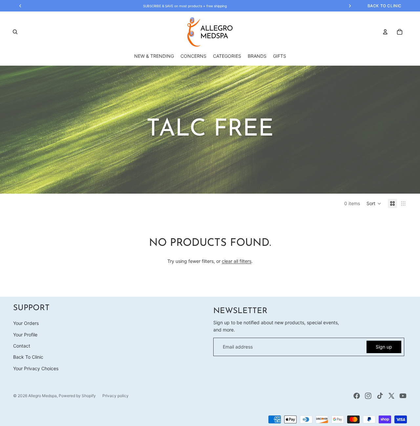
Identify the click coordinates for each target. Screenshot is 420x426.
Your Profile (25, 334)
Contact (21, 346)
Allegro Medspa (42, 395)
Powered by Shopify (77, 395)
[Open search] (15, 32)
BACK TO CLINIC (385, 5)
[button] (374, 203)
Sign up (384, 347)
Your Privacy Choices (35, 368)
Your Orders (26, 323)
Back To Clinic (28, 357)
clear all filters (236, 261)
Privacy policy (115, 395)
